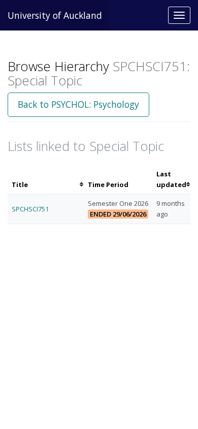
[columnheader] (46, 179)
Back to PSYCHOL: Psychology (78, 104)
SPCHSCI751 (30, 208)
